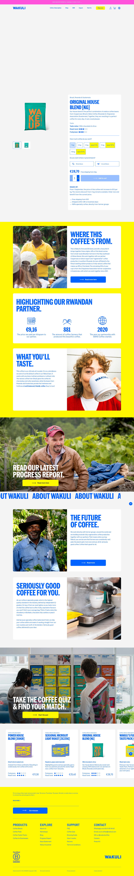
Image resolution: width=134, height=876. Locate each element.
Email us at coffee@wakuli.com (105, 832)
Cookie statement (98, 870)
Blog (41, 835)
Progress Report (45, 838)
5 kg (103, 146)
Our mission (33, 810)
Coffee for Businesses (20, 838)
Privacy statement (71, 870)
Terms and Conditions (45, 870)
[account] (110, 8)
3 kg (87, 146)
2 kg (80, 146)
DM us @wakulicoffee (101, 835)
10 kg (73, 152)
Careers (96, 838)
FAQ (68, 828)
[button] (114, 8)
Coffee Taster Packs (20, 835)
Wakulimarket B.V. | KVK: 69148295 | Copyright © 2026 (24, 870)
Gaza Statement (45, 841)
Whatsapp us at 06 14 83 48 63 (104, 828)
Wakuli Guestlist (45, 845)
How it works (71, 838)
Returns (69, 841)
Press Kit (97, 841)
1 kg (73, 146)
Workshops (44, 832)
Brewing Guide (72, 835)
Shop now (100, 8)
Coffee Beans (17, 828)
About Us (43, 828)
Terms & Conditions (73, 845)
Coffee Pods (17, 832)
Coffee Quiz (71, 832)
